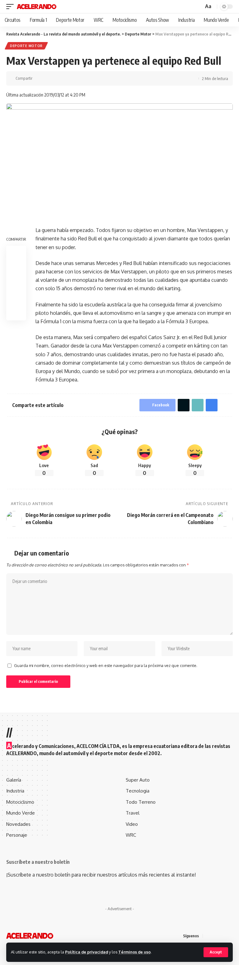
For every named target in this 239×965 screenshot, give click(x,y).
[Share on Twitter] (48, 78)
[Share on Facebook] (39, 78)
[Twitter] (216, 935)
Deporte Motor (26, 46)
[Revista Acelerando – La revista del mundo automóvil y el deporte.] (29, 936)
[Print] (67, 78)
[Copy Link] (58, 78)
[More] (77, 78)
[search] (198, 7)
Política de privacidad (86, 951)
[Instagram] (231, 935)
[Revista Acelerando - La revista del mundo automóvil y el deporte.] (36, 6)
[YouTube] (223, 935)
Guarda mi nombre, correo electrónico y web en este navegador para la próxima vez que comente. (105, 665)
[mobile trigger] (11, 6)
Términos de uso (134, 951)
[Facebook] (208, 935)
